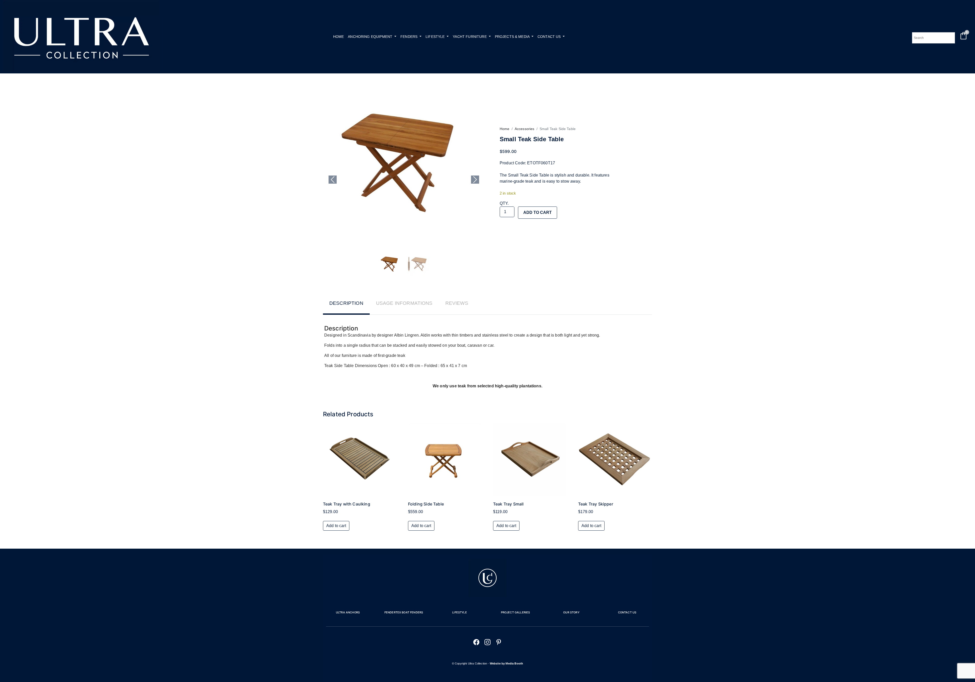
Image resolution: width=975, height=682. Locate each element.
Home (338, 37)
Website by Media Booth (506, 663)
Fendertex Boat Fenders (403, 612)
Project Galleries (515, 612)
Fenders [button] (409, 37)
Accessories (524, 129)
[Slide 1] (390, 264)
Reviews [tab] (456, 303)
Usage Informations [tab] (404, 303)
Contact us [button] (550, 37)
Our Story (571, 612)
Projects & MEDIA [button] (513, 37)
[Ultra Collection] (81, 70)
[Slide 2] (417, 264)
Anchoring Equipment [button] (370, 37)
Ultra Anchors (348, 612)
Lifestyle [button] (436, 37)
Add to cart (537, 212)
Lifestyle (459, 612)
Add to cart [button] (336, 526)
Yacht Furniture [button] (470, 37)
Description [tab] (346, 303)
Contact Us (627, 612)
